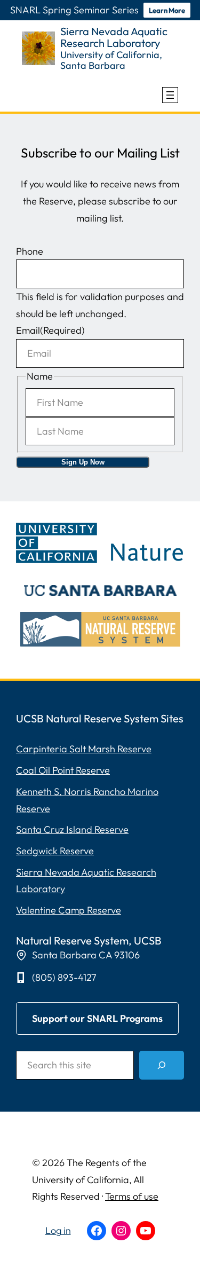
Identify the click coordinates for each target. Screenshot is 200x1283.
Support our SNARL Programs (97, 1018)
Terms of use (131, 1196)
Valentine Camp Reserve (68, 910)
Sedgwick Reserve (55, 851)
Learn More (167, 10)
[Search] (161, 1065)
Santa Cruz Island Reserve (72, 829)
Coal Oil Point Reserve (63, 770)
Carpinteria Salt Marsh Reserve (83, 749)
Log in (58, 1230)
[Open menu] (170, 95)
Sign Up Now (83, 462)
